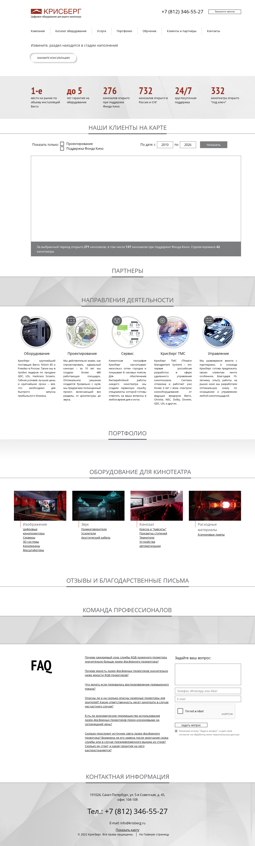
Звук (85, 524)
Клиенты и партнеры (181, 31)
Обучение (149, 31)
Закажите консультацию (53, 58)
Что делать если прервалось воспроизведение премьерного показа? (127, 687)
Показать (214, 145)
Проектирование (79, 144)
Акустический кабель (95, 537)
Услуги (101, 31)
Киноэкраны (31, 546)
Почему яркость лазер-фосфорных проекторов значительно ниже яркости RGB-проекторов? (126, 673)
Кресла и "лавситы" (152, 529)
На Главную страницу (154, 834)
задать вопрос (191, 725)
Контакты (213, 31)
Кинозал (146, 524)
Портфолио (124, 31)
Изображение (35, 524)
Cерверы (29, 537)
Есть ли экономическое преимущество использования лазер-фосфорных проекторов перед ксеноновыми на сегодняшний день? (122, 720)
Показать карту (127, 830)
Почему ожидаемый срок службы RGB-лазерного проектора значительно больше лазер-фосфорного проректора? (126, 659)
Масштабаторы (33, 550)
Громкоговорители (94, 529)
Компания (38, 31)
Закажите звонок (225, 11)
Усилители (88, 533)
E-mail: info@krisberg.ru (127, 823)
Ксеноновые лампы (211, 534)
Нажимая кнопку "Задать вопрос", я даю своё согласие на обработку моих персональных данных (209, 732)
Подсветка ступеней (153, 533)
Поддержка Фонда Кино (85, 148)
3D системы (31, 542)
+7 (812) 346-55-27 (182, 11)
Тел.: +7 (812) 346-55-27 (127, 811)
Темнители (146, 537)
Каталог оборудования (70, 31)
